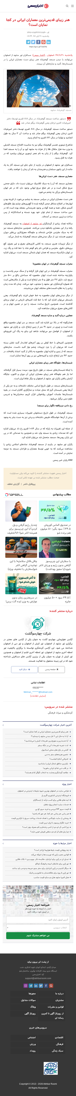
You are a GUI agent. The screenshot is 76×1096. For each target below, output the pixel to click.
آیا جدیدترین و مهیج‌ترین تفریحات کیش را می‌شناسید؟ (46, 741)
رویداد (33, 1051)
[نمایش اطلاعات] (38, 696)
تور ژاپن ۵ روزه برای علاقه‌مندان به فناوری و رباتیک (49, 873)
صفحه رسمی (50, 669)
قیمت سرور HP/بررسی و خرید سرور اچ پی (52, 809)
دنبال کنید (23, 669)
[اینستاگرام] (26, 986)
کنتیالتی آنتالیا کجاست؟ (58, 759)
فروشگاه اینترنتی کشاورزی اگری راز (55, 795)
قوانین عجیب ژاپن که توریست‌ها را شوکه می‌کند (50, 854)
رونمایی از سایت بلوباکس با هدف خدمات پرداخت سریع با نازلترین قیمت (40, 818)
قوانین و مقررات (56, 1007)
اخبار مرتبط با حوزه (62, 843)
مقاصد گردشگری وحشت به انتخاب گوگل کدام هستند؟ (46, 772)
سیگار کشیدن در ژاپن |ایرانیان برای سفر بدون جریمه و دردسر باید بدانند (40, 868)
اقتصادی (59, 1038)
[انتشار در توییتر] (33, 42)
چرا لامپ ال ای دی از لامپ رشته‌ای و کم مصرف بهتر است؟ (45, 827)
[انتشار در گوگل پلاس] (43, 42)
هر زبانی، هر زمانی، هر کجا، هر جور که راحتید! (50, 813)
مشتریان (59, 1000)
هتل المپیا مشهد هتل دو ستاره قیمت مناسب (51, 877)
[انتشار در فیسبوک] (38, 42)
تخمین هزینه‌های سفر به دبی (56, 754)
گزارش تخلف (13, 484)
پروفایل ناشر (28, 484)
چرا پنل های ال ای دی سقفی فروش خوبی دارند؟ (49, 831)
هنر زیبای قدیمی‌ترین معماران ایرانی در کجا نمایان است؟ (46, 731)
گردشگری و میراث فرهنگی (60, 713)
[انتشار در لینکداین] (48, 42)
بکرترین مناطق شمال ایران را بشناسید (53, 763)
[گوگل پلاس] (51, 986)
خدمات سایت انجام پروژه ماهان (56, 804)
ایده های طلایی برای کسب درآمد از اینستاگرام (51, 800)
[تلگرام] (31, 986)
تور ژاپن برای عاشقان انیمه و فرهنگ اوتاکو (52, 863)
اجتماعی (32, 1038)
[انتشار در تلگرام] (28, 42)
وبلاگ (33, 1007)
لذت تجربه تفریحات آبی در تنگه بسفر (53, 745)
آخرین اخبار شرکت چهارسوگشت (56, 725)
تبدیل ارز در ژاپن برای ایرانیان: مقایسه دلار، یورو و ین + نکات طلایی (42, 859)
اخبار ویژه (67, 784)
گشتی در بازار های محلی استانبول (55, 750)
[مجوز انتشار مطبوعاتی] (51, 1069)
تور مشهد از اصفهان (32, 224)
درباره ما (59, 994)
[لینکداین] (36, 986)
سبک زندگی (57, 1051)
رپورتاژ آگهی (30, 1014)
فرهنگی (59, 1044)
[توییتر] (41, 986)
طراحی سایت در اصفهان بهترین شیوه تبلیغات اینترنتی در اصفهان (43, 791)
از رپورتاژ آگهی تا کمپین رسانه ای (52, 1016)
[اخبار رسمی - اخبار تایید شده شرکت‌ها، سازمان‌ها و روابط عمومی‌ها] (38, 6)
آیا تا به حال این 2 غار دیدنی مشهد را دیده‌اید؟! (49, 736)
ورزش (33, 1044)
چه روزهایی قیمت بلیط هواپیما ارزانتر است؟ (51, 850)
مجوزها (32, 994)
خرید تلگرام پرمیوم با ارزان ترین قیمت (54, 822)
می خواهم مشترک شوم (38, 936)
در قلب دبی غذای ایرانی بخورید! (55, 768)
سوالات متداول (28, 1000)
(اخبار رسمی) (39, 55)
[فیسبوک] (46, 986)
